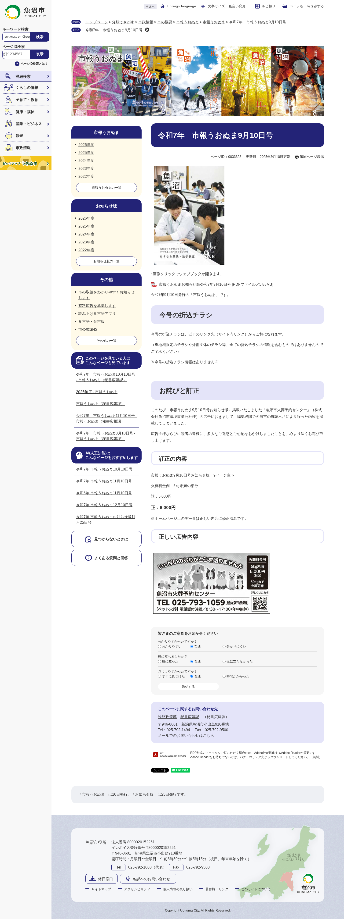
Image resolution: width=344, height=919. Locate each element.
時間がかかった (238, 676)
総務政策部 (167, 717)
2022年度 (86, 176)
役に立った (170, 661)
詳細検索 (23, 76)
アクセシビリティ (137, 889)
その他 (106, 279)
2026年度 (86, 145)
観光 (19, 136)
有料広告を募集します (97, 306)
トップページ (96, 22)
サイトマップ (101, 889)
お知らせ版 (106, 206)
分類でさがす (123, 22)
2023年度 (86, 169)
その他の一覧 (106, 340)
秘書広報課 (189, 717)
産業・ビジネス (29, 124)
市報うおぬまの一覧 (106, 187)
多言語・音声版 (91, 322)
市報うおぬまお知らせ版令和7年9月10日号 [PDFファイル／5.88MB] (216, 284)
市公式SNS (88, 329)
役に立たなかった (240, 661)
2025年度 (86, 153)
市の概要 (164, 22)
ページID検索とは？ (34, 63)
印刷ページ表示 (312, 157)
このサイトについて (256, 889)
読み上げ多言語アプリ (97, 314)
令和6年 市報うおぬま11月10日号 (104, 493)
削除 (147, 29)
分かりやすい (172, 646)
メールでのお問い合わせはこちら (186, 735)
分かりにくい (236, 646)
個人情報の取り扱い (178, 889)
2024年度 (86, 161)
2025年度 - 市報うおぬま (96, 392)
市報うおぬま (187, 22)
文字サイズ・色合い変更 (227, 6)
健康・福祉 (25, 112)
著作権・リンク (216, 889)
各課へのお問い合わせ (151, 879)
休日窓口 (105, 879)
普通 (197, 646)
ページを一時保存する (307, 6)
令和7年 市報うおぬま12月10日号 (104, 505)
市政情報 (23, 148)
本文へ (150, 6)
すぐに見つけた (173, 676)
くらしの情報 (27, 87)
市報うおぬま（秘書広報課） (100, 404)
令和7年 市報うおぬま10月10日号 (104, 469)
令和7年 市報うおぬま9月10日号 (114, 30)
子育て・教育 (27, 100)
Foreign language (181, 6)
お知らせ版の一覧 (106, 261)
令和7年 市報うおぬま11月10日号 (104, 481)
